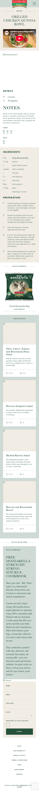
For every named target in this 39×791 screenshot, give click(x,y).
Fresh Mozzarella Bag (20, 158)
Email (8, 694)
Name (8, 685)
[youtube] (30, 780)
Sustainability (19, 750)
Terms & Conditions (20, 760)
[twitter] (23, 780)
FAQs (19, 765)
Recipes (20, 11)
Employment (19, 769)
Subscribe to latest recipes (17, 720)
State (8, 712)
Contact (19, 774)
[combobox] (19, 715)
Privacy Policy (19, 755)
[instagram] (8, 780)
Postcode (10, 703)
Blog (19, 746)
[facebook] (15, 780)
